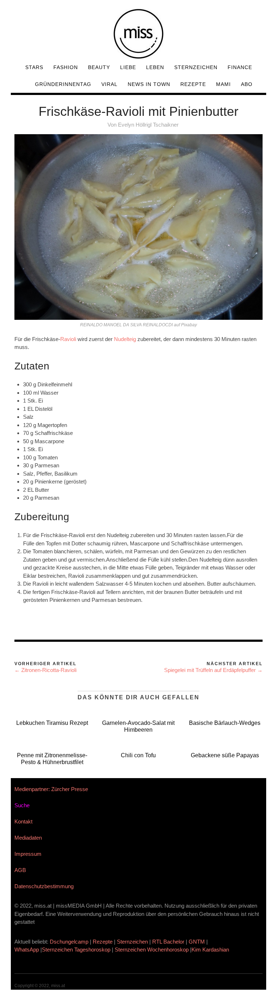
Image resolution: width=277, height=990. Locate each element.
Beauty (99, 67)
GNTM (197, 942)
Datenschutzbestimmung (44, 886)
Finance (240, 67)
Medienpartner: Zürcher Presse (51, 789)
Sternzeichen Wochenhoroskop (152, 949)
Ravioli (68, 339)
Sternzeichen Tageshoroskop (76, 949)
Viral (109, 84)
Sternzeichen (195, 67)
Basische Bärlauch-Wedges (224, 723)
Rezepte (193, 84)
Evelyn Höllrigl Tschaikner (148, 125)
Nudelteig (125, 339)
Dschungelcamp (69, 942)
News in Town (149, 84)
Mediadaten (28, 838)
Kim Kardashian (211, 949)
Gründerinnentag (63, 84)
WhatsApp (26, 949)
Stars (34, 67)
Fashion (65, 67)
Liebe (128, 67)
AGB (20, 870)
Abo (246, 84)
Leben (155, 67)
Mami (223, 84)
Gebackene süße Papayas (225, 755)
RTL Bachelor (168, 942)
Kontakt (23, 821)
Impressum (27, 854)
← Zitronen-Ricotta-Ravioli (45, 670)
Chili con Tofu (138, 755)
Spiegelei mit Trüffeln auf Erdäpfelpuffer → (213, 670)
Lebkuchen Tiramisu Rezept (52, 723)
